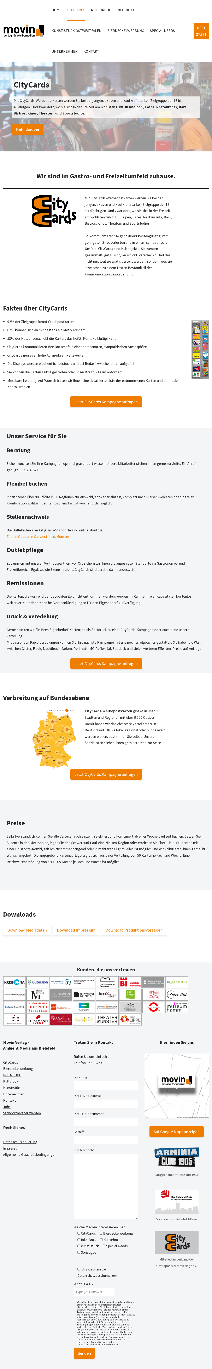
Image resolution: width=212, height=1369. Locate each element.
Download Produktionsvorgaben (134, 930)
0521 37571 (201, 31)
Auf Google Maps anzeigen (177, 1131)
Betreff (79, 1132)
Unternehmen (65, 51)
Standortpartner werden (22, 1113)
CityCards (76, 9)
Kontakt (91, 51)
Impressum (11, 1148)
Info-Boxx (125, 9)
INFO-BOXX (12, 1075)
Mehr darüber (27, 129)
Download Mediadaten (27, 930)
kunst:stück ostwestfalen (76, 30)
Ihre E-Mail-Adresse (87, 1096)
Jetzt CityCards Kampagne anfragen (106, 401)
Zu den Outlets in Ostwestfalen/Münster (38, 536)
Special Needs (162, 30)
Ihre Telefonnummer (89, 1114)
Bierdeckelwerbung (125, 30)
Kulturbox (101, 9)
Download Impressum (76, 930)
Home (56, 9)
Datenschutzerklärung (20, 1141)
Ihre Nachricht (84, 1150)
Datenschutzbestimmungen (97, 1275)
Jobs (7, 1106)
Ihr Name (80, 1077)
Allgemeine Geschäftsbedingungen (29, 1154)
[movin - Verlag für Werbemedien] (24, 31)
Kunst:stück (12, 1087)
